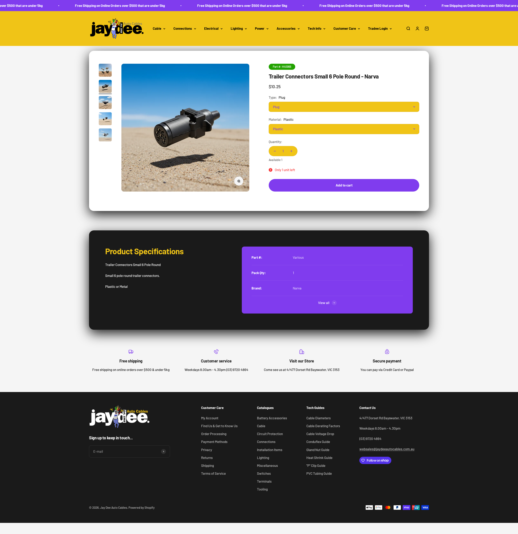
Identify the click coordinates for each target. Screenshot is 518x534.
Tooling (262, 489)
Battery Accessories (272, 418)
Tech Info (314, 28)
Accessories (286, 28)
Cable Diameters (318, 418)
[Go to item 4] (105, 119)
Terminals (264, 481)
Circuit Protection (270, 434)
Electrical (211, 28)
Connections (182, 28)
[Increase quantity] (291, 151)
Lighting (237, 28)
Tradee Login (378, 28)
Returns (207, 458)
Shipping (207, 465)
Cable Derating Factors (323, 426)
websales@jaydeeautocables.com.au (386, 449)
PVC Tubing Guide (319, 473)
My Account (209, 418)
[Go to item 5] (105, 135)
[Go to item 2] (105, 87)
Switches (264, 473)
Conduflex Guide (318, 442)
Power (259, 28)
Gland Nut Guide (317, 450)
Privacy (206, 450)
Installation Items (269, 450)
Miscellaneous (267, 465)
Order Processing (213, 434)
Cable (157, 28)
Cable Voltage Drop (320, 434)
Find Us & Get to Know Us (219, 426)
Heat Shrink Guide (319, 458)
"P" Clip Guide (315, 465)
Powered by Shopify (141, 507)
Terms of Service (213, 473)
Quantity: (275, 142)
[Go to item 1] (105, 71)
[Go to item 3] (105, 103)
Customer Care (344, 28)
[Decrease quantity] (275, 151)
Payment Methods (214, 442)
